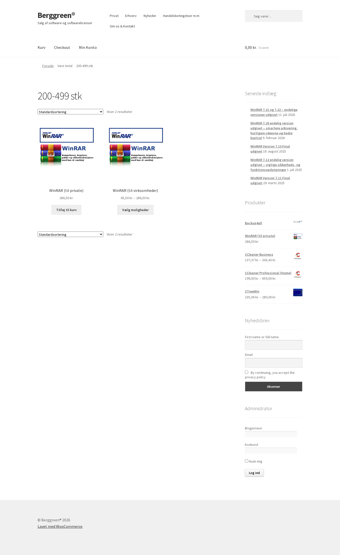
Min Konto (88, 47)
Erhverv (131, 15)
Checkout (62, 47)
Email (249, 354)
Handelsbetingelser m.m (181, 15)
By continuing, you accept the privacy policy (270, 374)
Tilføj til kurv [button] (66, 210)
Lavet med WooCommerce (60, 526)
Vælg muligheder (135, 210)
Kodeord (251, 444)
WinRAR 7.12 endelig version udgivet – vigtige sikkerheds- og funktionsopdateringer (275, 165)
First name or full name (262, 337)
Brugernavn (253, 428)
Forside (48, 66)
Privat (114, 15)
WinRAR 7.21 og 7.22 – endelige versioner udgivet (273, 112)
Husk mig (255, 461)
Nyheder (150, 15)
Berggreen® (56, 15)
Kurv (41, 47)
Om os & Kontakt (122, 26)
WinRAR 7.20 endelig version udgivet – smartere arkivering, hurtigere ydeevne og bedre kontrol (273, 130)
